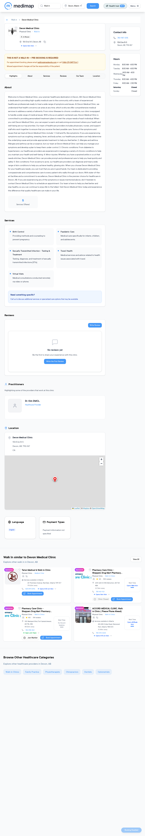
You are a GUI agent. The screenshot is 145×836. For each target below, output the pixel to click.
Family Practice (32, 671)
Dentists (88, 671)
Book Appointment (34, 593)
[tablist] (55, 76)
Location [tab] (96, 76)
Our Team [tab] (80, 76)
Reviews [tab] (63, 76)
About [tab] (30, 76)
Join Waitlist (33, 638)
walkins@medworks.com (47, 62)
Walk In (37, 31)
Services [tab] (46, 76)
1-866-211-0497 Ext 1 (70, 62)
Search (93, 6)
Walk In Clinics (110, 576)
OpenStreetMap (98, 508)
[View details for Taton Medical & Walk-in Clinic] (37, 585)
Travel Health (66, 250)
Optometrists (103, 671)
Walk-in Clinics (12, 671)
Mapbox (86, 508)
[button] (55, 479)
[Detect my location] (81, 5)
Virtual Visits (18, 273)
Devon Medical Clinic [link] (30, 20)
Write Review (95, 325)
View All (136, 559)
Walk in (14, 20)
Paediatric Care (67, 231)
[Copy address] (44, 42)
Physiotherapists (52, 671)
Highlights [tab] (13, 76)
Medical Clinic (39, 573)
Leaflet (77, 508)
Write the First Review (55, 361)
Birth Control (18, 231)
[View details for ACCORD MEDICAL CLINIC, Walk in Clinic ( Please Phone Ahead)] (108, 623)
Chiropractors (72, 671)
